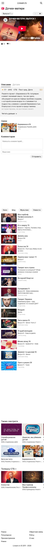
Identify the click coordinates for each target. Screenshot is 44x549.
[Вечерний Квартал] (22, 281)
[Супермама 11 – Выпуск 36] (22, 292)
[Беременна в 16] (22, 127)
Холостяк (22, 246)
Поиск (3, 532)
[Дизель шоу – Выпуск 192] (22, 239)
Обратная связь (36, 532)
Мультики (24, 210)
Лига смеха (23, 320)
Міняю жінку (23, 341)
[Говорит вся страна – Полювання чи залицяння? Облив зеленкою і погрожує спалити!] (22, 270)
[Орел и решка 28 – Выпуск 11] (22, 365)
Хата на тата (6, 459)
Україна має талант (26, 257)
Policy (31, 535)
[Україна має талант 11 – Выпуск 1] (22, 260)
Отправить (36, 156)
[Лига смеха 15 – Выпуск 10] (22, 323)
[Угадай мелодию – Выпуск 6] (22, 334)
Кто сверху (22, 225)
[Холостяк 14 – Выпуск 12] (22, 249)
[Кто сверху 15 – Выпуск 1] (22, 228)
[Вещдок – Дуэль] (22, 313)
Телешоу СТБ (8, 469)
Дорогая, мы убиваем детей (31, 438)
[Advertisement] (22, 64)
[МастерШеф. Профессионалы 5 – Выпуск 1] (22, 218)
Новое (3, 541)
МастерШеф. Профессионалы (25, 215)
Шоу (14, 210)
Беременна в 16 (24, 124)
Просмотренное (8, 538)
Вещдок (21, 310)
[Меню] (2, 3)
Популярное (6, 535)
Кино (5, 210)
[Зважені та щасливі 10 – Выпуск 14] (22, 355)
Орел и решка (23, 362)
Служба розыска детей (8, 438)
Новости (37, 210)
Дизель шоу (23, 236)
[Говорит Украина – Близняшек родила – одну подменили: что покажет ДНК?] (22, 302)
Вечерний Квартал (26, 278)
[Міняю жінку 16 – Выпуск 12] (22, 344)
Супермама (23, 289)
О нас (31, 538)
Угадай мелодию (25, 331)
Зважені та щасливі (26, 352)
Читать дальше (8, 113)
